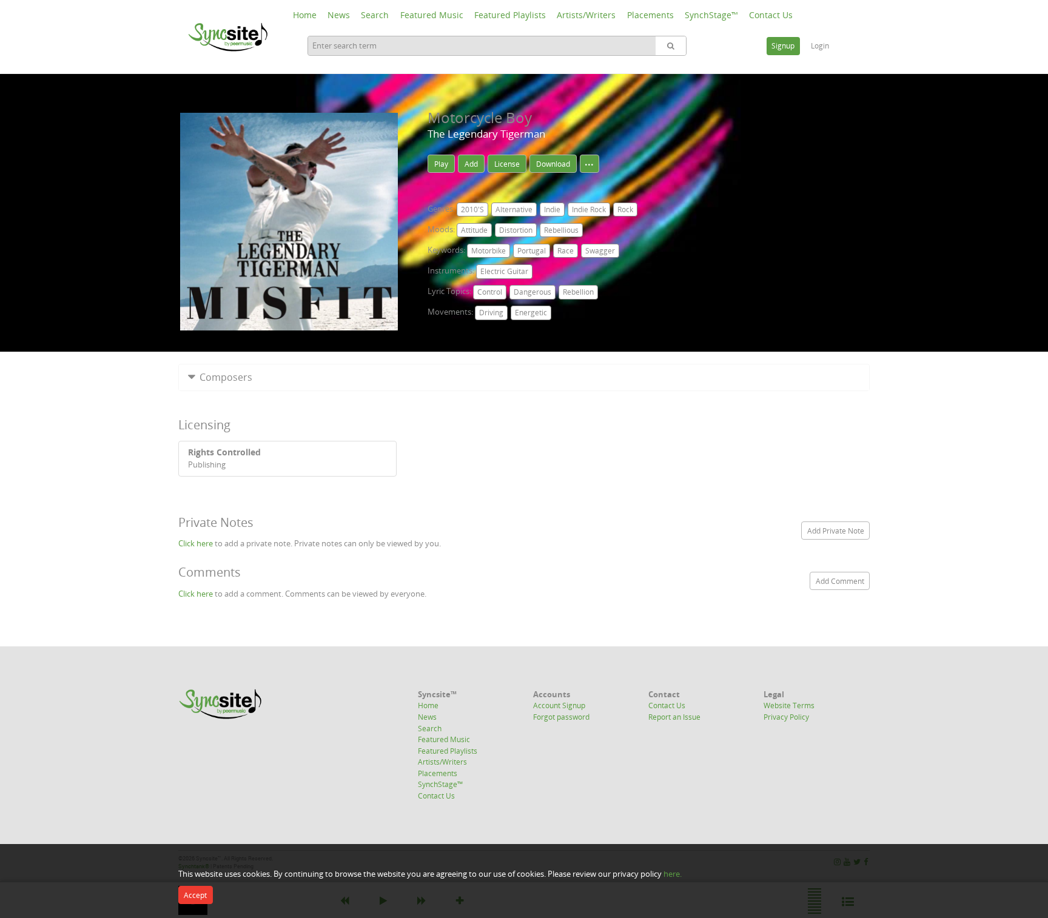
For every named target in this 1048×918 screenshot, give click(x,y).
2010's (472, 209)
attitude (474, 230)
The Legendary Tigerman (486, 134)
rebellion (578, 292)
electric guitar (504, 271)
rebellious (561, 230)
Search (375, 15)
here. (672, 873)
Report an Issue (674, 717)
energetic (531, 312)
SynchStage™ (711, 15)
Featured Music (431, 15)
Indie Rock (589, 209)
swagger (600, 251)
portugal (531, 251)
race (565, 251)
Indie (552, 209)
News (339, 15)
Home (305, 15)
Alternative (513, 209)
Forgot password (561, 717)
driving (491, 312)
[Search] (671, 45)
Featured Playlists (510, 15)
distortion (515, 230)
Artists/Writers (586, 15)
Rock (625, 209)
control (489, 292)
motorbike (488, 251)
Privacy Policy (786, 717)
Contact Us (771, 15)
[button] (524, 377)
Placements (650, 15)
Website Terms (789, 705)
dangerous (532, 292)
